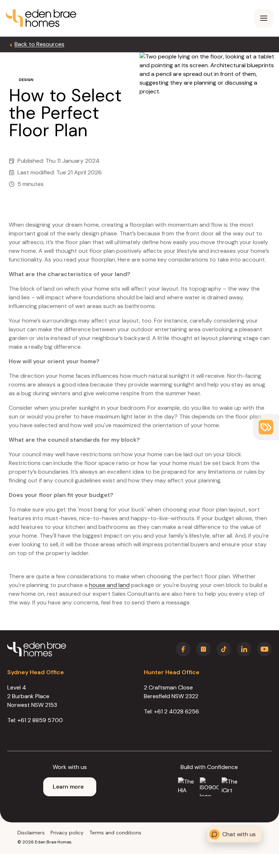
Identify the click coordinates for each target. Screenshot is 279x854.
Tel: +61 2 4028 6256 (171, 711)
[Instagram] (203, 649)
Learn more (68, 786)
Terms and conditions (115, 832)
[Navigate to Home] (36, 649)
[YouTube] (264, 649)
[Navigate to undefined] (41, 18)
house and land (109, 585)
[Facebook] (183, 649)
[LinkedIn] (244, 649)
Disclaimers (31, 832)
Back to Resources (39, 44)
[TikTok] (224, 649)
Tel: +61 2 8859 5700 (35, 720)
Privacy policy (67, 832)
